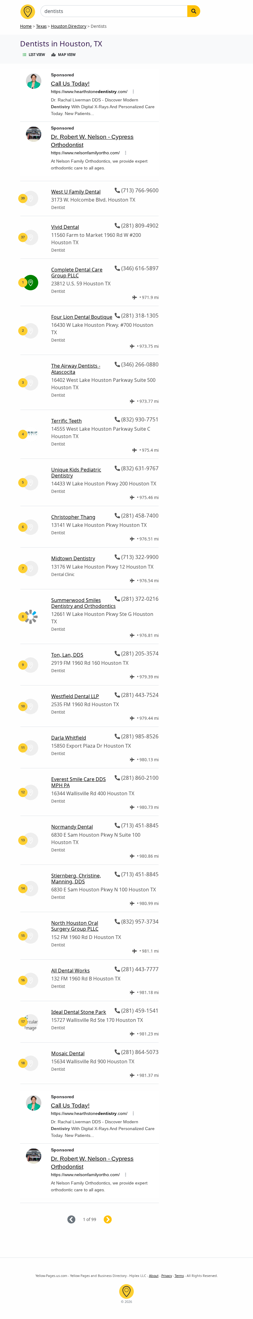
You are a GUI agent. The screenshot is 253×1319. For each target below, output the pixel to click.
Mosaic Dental (68, 1053)
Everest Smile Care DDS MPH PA (78, 782)
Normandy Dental (72, 826)
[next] (115, 1219)
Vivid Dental (65, 227)
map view (67, 54)
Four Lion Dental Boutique (81, 317)
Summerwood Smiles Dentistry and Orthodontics (83, 603)
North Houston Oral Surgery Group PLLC (74, 926)
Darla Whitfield (68, 737)
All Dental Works (70, 970)
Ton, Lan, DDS (67, 654)
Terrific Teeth (66, 420)
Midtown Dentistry (73, 558)
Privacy (166, 1276)
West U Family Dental (76, 191)
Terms (179, 1276)
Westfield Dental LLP (75, 696)
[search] (193, 11)
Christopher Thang (73, 517)
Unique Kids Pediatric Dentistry (76, 472)
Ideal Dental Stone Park (78, 1012)
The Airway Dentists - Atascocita (75, 368)
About (154, 1276)
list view (37, 54)
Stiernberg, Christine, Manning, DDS (76, 878)
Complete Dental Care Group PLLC (76, 272)
